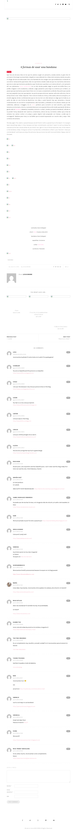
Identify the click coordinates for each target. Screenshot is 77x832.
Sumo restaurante (25, 86)
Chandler (16, 365)
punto (33, 105)
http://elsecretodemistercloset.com (24, 507)
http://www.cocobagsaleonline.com (24, 389)
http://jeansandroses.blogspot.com (24, 706)
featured (10, 260)
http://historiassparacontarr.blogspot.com (26, 740)
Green (16, 310)
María (15, 583)
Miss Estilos (17, 600)
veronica (16, 715)
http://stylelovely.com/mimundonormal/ (32, 689)
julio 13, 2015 (15, 266)
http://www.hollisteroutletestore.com (24, 437)
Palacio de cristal (64, 339)
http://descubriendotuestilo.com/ (23, 592)
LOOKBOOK (38, 63)
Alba (14, 515)
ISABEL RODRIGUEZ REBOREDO (22, 497)
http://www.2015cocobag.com (22, 421)
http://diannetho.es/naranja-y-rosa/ (24, 629)
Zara (35, 232)
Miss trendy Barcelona (21, 748)
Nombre (9, 786)
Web (8, 796)
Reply (68, 352)
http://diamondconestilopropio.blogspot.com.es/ (49, 489)
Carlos (15, 429)
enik (14, 675)
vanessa (16, 547)
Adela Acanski (18, 529)
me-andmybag (17, 667)
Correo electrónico (10, 791)
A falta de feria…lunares (60, 326)
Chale (15, 381)
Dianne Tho (17, 622)
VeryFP (26, 722)
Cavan (15, 397)
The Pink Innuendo (19, 638)
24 (66, 266)
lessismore (27, 266)
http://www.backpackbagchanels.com (25, 453)
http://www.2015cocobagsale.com (23, 373)
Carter (15, 413)
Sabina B (16, 697)
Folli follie (40, 244)
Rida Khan (16, 461)
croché (10, 339)
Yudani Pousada (19, 658)
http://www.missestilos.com (21, 613)
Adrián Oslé (17, 477)
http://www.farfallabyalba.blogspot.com (54, 521)
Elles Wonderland (26, 556)
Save (10, 72)
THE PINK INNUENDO (19, 649)
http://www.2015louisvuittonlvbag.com (25, 405)
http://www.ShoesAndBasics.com (23, 574)
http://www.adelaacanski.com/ (22, 538)
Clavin (15, 445)
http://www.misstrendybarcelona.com (24, 758)
